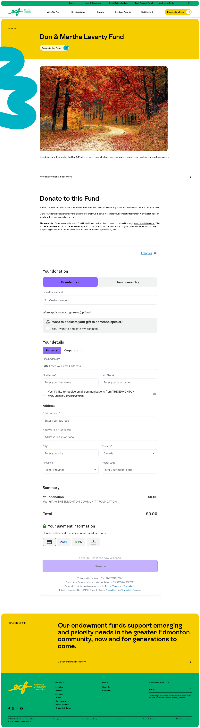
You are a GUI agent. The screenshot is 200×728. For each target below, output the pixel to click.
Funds (12, 28)
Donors (58, 691)
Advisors (59, 694)
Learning (59, 687)
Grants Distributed (63, 708)
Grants (58, 698)
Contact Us (106, 691)
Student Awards (62, 701)
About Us (106, 687)
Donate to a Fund (62, 705)
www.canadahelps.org (144, 223)
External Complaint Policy (89, 719)
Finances (120, 719)
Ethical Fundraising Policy (184, 719)
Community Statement (149, 719)
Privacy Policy (58, 719)
